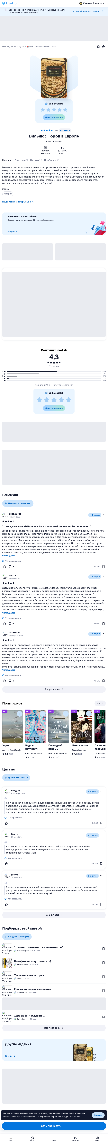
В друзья (96, 515)
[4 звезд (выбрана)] (49, 130)
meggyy (15, 790)
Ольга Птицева (33, 753)
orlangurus (15, 513)
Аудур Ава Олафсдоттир (15, 750)
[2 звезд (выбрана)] (44, 130)
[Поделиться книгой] (103, 47)
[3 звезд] (54, 110)
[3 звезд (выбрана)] (47, 130)
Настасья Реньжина (59, 753)
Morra (12, 575)
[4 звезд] (59, 110)
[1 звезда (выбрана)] (42, 130)
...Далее (76, 1116)
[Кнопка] (19, 714)
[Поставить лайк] (4, 566)
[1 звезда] (42, 110)
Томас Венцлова (54, 141)
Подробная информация (16, 201)
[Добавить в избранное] (98, 47)
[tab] (7, 160)
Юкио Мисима (79, 750)
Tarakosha (14, 632)
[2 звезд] (48, 110)
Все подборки (52, 1027)
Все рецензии (52, 689)
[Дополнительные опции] (103, 1126)
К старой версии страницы (86, 11)
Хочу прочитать (51, 1126)
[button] (54, 78)
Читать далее (8, 555)
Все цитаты (52, 914)
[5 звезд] (65, 110)
